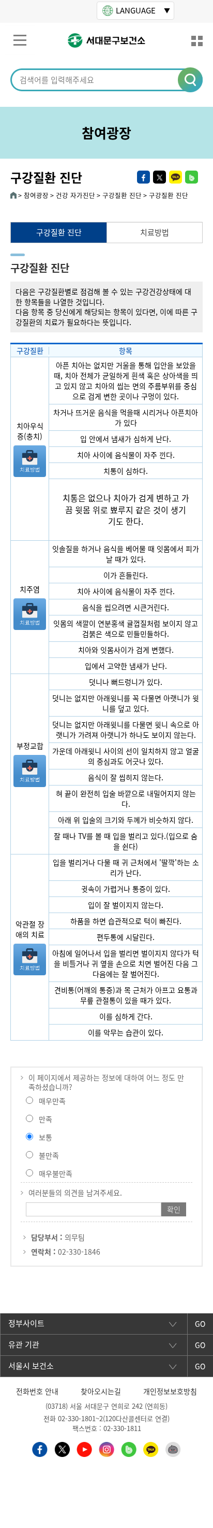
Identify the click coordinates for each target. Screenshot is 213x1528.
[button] (191, 80)
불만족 (49, 1155)
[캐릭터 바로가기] (173, 1448)
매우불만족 (55, 1173)
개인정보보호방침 (170, 1391)
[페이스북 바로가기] (40, 1448)
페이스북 (143, 177)
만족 (45, 1119)
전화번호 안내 (37, 1391)
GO (200, 1324)
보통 (45, 1137)
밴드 (191, 177)
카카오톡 (175, 177)
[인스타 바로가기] (106, 1448)
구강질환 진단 (59, 232)
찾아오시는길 (101, 1391)
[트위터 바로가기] (62, 1448)
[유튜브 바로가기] (84, 1448)
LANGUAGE (136, 10)
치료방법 (154, 232)
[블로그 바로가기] (128, 1448)
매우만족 (52, 1100)
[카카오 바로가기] (151, 1448)
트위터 (159, 177)
